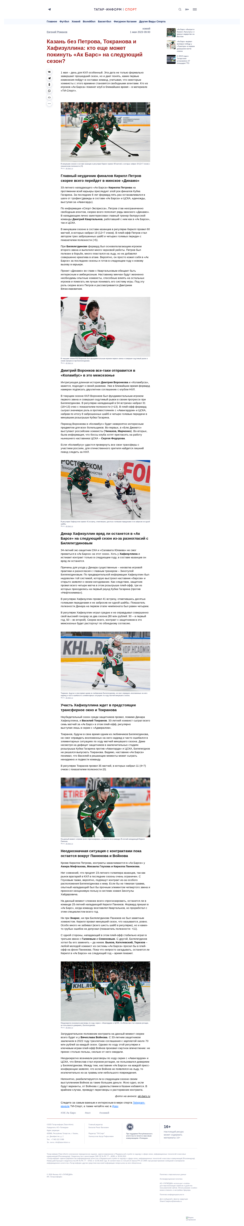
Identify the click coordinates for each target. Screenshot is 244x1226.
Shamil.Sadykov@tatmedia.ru (171, 1201)
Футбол (64, 21)
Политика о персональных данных (173, 1174)
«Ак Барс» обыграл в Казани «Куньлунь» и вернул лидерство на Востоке (185, 33)
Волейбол (89, 21)
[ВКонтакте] (49, 71)
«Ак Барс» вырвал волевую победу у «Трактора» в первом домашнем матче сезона (186, 46)
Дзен (115, 1106)
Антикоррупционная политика (171, 1179)
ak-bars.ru (69, 168)
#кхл (88, 1112)
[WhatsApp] (49, 90)
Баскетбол (104, 21)
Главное (52, 21)
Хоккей (76, 21)
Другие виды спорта (152, 21)
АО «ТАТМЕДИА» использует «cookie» (175, 1183)
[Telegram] (49, 9)
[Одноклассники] (49, 84)
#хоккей (104, 1112)
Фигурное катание (125, 21)
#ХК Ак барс (69, 1112)
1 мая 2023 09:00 (140, 32)
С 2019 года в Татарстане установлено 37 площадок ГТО (183, 59)
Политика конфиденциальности (172, 1195)
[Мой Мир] (49, 97)
